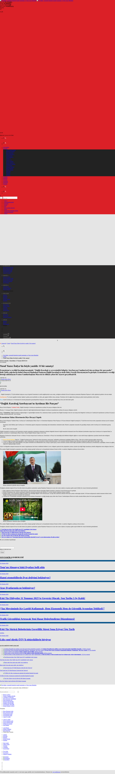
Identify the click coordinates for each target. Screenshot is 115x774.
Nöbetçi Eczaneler (10, 164)
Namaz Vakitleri (10, 167)
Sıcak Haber (6, 310)
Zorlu (5, 205)
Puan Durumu (9, 168)
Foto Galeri (6, 304)
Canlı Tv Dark (6, 277)
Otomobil (5, 182)
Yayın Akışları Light (8, 278)
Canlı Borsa (9, 165)
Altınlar (8, 174)
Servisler (5, 148)
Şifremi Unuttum (7, 317)
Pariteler (8, 175)
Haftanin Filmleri (10, 151)
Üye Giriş (5, 314)
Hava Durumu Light (8, 267)
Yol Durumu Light (7, 270)
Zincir (5, 213)
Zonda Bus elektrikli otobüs (11, 210)
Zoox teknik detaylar (9, 208)
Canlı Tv (8, 158)
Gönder (2, 552)
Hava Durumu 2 (10, 154)
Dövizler (8, 171)
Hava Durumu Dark (8, 268)
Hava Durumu (9, 153)
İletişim (5, 321)
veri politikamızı (56, 772)
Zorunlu (6, 203)
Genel (8, 343)
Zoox (5, 209)
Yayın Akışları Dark (8, 279)
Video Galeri (6, 306)
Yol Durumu (9, 155)
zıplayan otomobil (8, 212)
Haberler (5, 178)
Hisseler (8, 172)
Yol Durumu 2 (9, 157)
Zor (5, 206)
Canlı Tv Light (6, 273)
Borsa (6, 694)
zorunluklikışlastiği (9, 202)
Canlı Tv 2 (9, 160)
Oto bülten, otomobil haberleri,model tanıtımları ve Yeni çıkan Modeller (20, 355)
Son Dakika (6, 147)
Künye (4, 322)
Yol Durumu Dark (7, 271)
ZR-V (5, 201)
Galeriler (5, 334)
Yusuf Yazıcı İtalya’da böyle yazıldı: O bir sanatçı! (23, 343)
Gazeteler (5, 181)
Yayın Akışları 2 (10, 162)
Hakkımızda (6, 324)
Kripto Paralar (9, 170)
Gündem (5, 177)
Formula (5, 184)
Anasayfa (3, 343)
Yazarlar (5, 179)
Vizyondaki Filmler (11, 150)
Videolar (5, 336)
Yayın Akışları (9, 161)
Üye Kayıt (5, 316)
